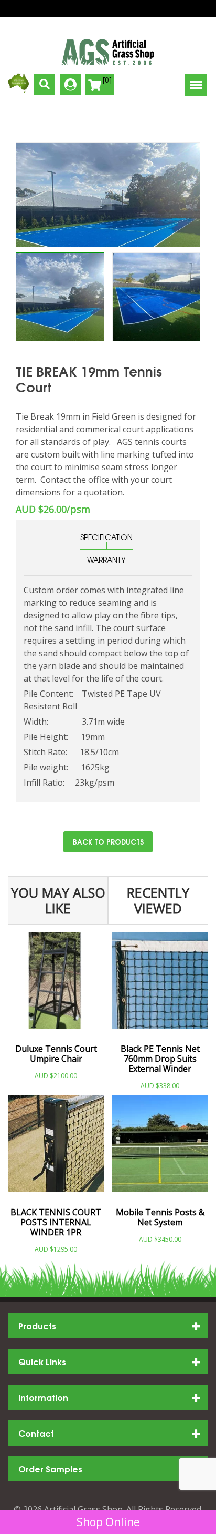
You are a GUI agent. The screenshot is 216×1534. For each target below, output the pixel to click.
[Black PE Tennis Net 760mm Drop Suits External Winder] (160, 984)
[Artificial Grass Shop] (108, 52)
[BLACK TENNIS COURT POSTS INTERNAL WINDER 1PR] (56, 1147)
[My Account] (70, 84)
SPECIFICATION (106, 537)
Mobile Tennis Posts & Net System (160, 1217)
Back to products (108, 841)
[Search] (44, 84)
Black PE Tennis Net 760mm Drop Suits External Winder (160, 1059)
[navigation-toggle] (196, 85)
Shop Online (108, 1522)
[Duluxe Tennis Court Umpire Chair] (56, 984)
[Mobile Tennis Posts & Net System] (160, 1147)
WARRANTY (106, 559)
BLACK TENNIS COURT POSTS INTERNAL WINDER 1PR (55, 1222)
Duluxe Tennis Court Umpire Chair (56, 1054)
